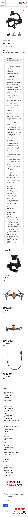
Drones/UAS (7, 428)
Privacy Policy (7, 400)
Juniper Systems (8, 470)
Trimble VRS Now (8, 474)
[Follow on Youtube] (24, 509)
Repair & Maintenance (9, 394)
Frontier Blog (7, 446)
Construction (7, 431)
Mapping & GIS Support (10, 449)
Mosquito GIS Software (9, 451)
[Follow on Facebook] (19, 509)
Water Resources (8, 438)
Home (4, 39)
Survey (5, 412)
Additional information (12, 60)
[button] (2, 2)
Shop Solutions (9, 39)
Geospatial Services (8, 392)
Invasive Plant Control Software (11, 426)
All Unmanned (16, 39)
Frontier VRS (7, 475)
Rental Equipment (8, 410)
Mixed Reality (7, 434)
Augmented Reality (8, 433)
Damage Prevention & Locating (11, 417)
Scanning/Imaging (8, 429)
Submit (5, 505)
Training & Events (8, 395)
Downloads (9, 63)
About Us (6, 397)
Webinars (6, 459)
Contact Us (6, 399)
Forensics (6, 436)
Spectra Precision (8, 467)
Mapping (6, 413)
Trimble (6, 465)
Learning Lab (7, 454)
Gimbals (16, 52)
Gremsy (4, 40)
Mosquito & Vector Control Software (13, 420)
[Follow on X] (22, 509)
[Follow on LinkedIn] (16, 509)
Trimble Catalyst (8, 415)
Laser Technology (8, 418)
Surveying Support (8, 447)
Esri (5, 469)
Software (6, 440)
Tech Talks (6, 457)
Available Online (8, 406)
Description (9, 58)
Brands (21, 39)
